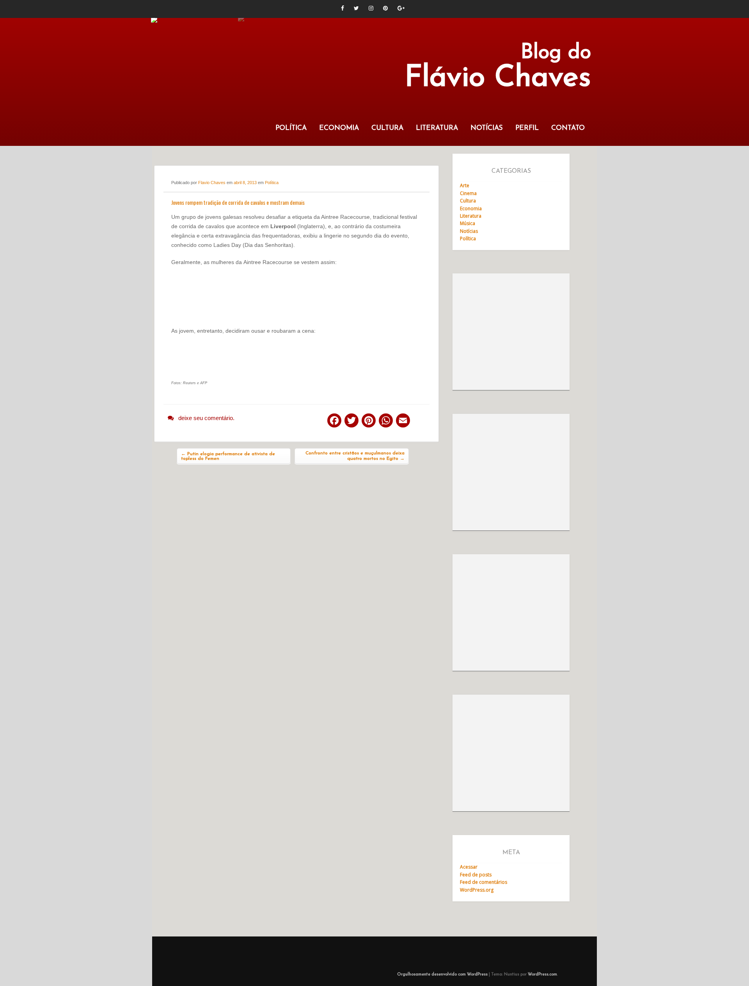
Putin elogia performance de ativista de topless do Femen (228, 456)
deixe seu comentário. (206, 418)
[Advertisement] (511, 331)
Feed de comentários (483, 882)
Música (467, 223)
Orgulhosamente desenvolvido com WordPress (442, 974)
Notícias (486, 128)
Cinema (468, 193)
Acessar (468, 867)
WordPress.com (542, 974)
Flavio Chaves (211, 182)
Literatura (437, 128)
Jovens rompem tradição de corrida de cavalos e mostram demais (238, 202)
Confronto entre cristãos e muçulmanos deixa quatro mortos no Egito (355, 456)
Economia (339, 128)
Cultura (387, 128)
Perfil (527, 128)
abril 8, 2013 (245, 182)
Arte (464, 185)
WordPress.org (476, 890)
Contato (568, 128)
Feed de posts (476, 874)
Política (291, 128)
